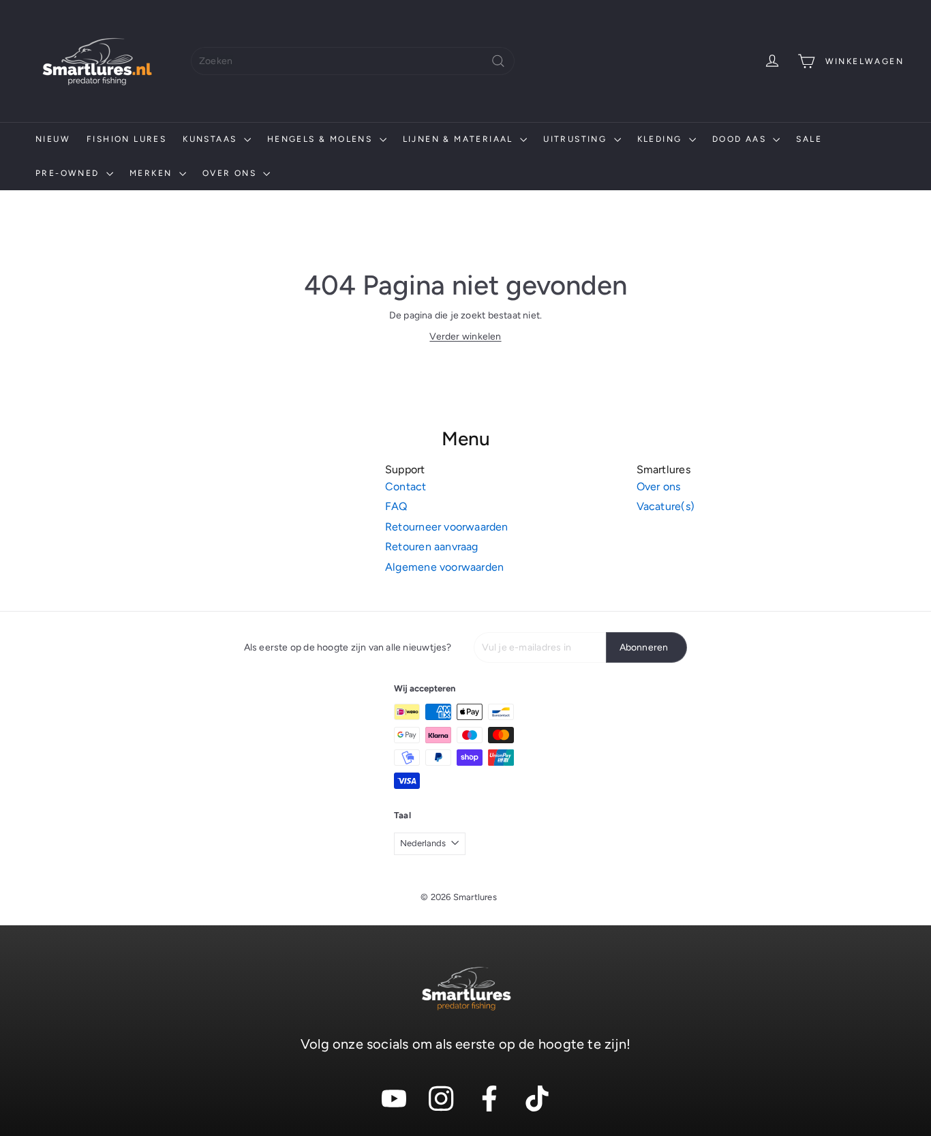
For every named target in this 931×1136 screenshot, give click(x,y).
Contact (405, 486)
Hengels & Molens (321, 139)
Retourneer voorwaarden (446, 526)
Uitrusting (576, 139)
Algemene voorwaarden (444, 566)
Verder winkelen (465, 336)
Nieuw (52, 139)
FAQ (396, 506)
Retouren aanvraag (431, 546)
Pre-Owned (69, 173)
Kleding (661, 139)
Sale (809, 139)
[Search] (498, 61)
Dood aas (741, 139)
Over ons (231, 173)
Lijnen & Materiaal (460, 139)
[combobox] (353, 61)
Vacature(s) (666, 506)
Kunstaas (212, 139)
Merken (152, 173)
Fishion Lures (126, 139)
